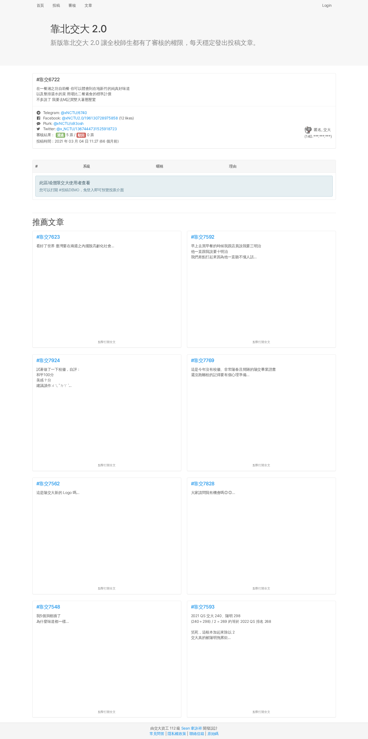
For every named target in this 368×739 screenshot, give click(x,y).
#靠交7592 (202, 237)
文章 (88, 5)
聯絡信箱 (196, 733)
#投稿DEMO (69, 190)
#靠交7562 (48, 483)
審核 (72, 5)
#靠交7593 (203, 607)
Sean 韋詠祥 (191, 728)
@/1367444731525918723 (87, 128)
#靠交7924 (48, 360)
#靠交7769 (202, 360)
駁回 (81, 135)
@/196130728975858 (90, 118)
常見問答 (157, 733)
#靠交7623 (48, 237)
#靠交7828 (202, 483)
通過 (60, 135)
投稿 (56, 5)
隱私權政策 (177, 733)
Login (327, 5)
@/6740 (74, 112)
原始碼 (212, 733)
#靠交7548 (48, 607)
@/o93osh (69, 123)
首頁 (40, 5)
